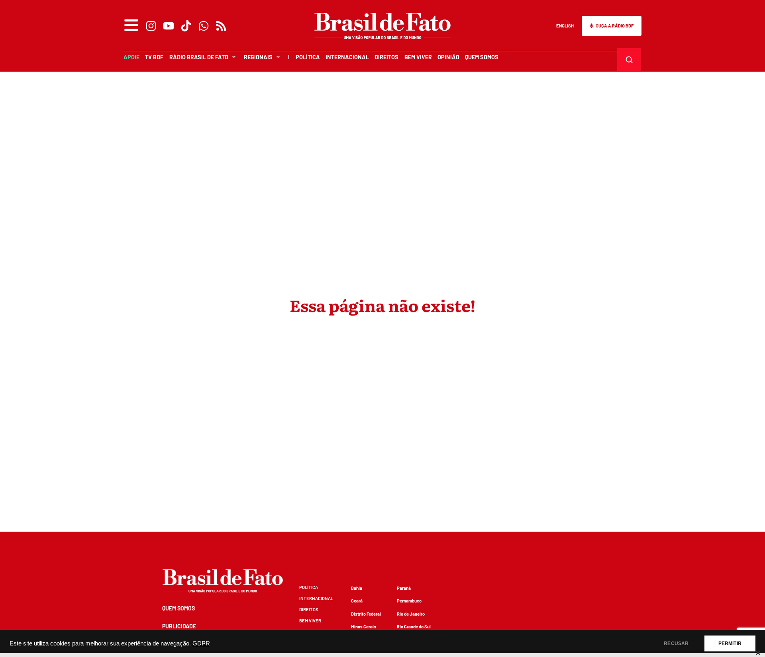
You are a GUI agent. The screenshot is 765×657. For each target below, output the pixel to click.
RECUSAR (676, 643)
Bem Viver (418, 57)
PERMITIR (729, 643)
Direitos (386, 57)
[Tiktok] (186, 25)
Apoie (131, 57)
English (565, 25)
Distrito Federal (366, 613)
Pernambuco (409, 600)
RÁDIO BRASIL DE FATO (198, 57)
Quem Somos (481, 57)
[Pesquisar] (629, 59)
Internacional (347, 57)
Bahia (356, 588)
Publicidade (179, 626)
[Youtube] (168, 25)
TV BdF (154, 57)
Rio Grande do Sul (414, 626)
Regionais (258, 57)
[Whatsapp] (203, 25)
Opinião (448, 57)
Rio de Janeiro (411, 613)
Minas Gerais (363, 626)
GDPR (201, 643)
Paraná (404, 588)
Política (308, 57)
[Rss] (221, 25)
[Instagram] (151, 25)
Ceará (357, 600)
